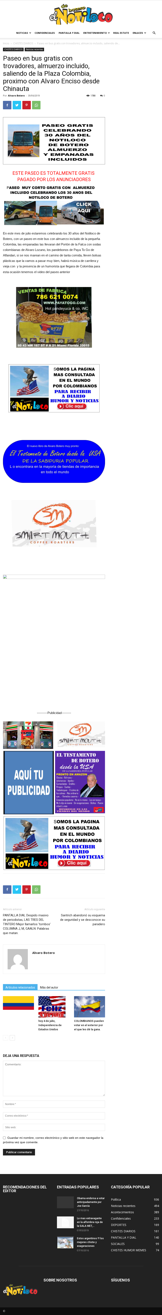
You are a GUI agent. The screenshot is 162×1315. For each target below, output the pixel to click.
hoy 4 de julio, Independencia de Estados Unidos (50, 1025)
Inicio (6, 43)
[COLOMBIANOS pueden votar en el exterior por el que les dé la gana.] (89, 1006)
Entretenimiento (95, 32)
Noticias (22, 32)
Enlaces (138, 32)
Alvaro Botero (16, 95)
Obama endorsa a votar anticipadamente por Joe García (91, 1202)
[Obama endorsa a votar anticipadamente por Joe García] (65, 1202)
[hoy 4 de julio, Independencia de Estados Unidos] (53, 1006)
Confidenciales (45, 32)
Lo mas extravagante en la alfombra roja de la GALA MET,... (90, 1222)
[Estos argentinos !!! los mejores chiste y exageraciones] (65, 1242)
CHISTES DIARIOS (23, 43)
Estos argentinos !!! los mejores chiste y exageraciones (90, 1242)
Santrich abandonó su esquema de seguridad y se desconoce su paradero (82, 919)
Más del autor (49, 987)
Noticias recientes (34, 49)
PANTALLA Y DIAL (69, 32)
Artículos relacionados (20, 987)
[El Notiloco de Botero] (81, 14)
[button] (154, 33)
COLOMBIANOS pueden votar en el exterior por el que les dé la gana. (89, 1025)
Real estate (121, 32)
